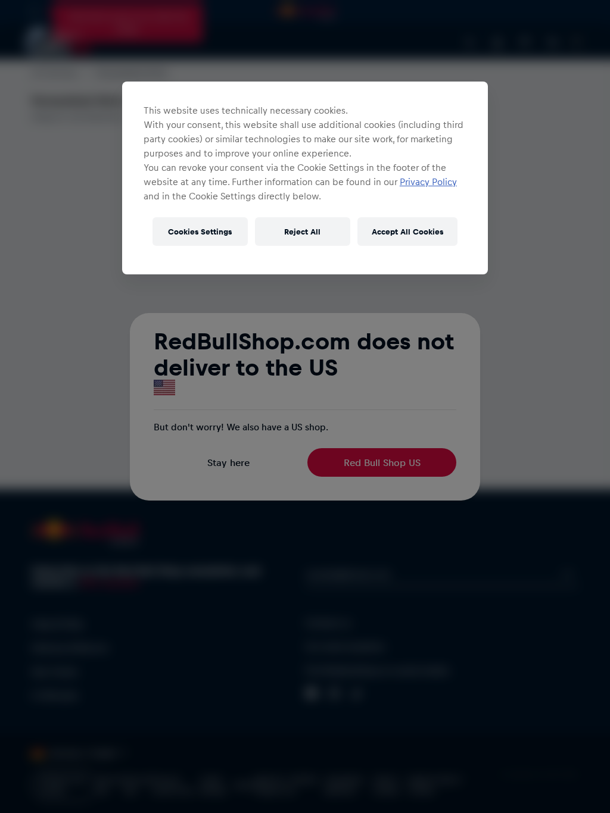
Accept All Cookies (407, 231)
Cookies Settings (200, 231)
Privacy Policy (428, 181)
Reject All (302, 231)
